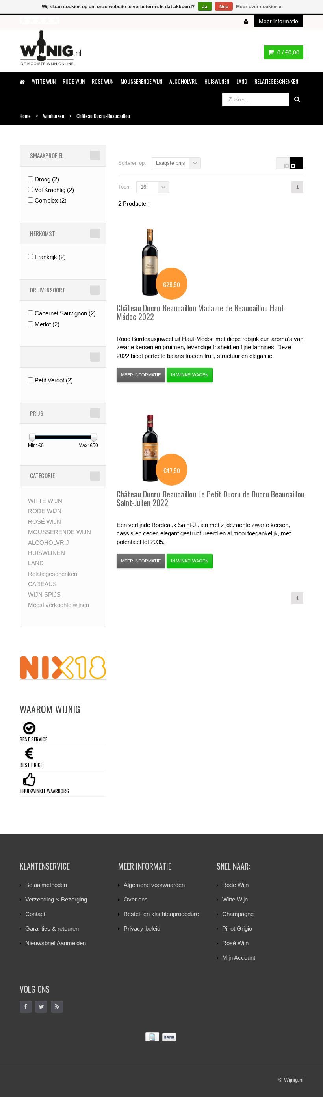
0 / (287, 52)
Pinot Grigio (237, 928)
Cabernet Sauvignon (65, 313)
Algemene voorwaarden (154, 884)
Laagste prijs (170, 163)
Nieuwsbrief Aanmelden (55, 943)
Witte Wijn (235, 899)
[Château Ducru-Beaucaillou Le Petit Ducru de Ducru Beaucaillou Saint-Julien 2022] (150, 448)
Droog (47, 179)
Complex (51, 200)
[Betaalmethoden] (161, 1037)
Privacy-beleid (142, 928)
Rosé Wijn (235, 943)
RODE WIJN (74, 81)
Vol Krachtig (54, 189)
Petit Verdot (54, 380)
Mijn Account (238, 957)
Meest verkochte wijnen (58, 605)
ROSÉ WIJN (102, 81)
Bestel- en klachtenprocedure (161, 914)
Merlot (47, 324)
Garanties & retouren (52, 928)
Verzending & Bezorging (56, 899)
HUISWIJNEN (216, 81)
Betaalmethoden (46, 884)
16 (143, 187)
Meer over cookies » (259, 6)
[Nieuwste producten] (57, 1007)
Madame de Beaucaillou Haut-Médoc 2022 (201, 312)
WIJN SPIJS (44, 594)
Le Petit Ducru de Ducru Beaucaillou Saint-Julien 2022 (210, 498)
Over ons (136, 899)
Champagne (238, 914)
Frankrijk (50, 256)
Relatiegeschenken (276, 81)
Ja (205, 6)
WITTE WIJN (44, 81)
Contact (35, 914)
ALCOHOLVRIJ (183, 81)
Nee (223, 6)
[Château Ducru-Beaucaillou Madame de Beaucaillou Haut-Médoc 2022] (150, 262)
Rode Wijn (235, 884)
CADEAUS (42, 584)
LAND (241, 81)
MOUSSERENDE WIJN (141, 81)
